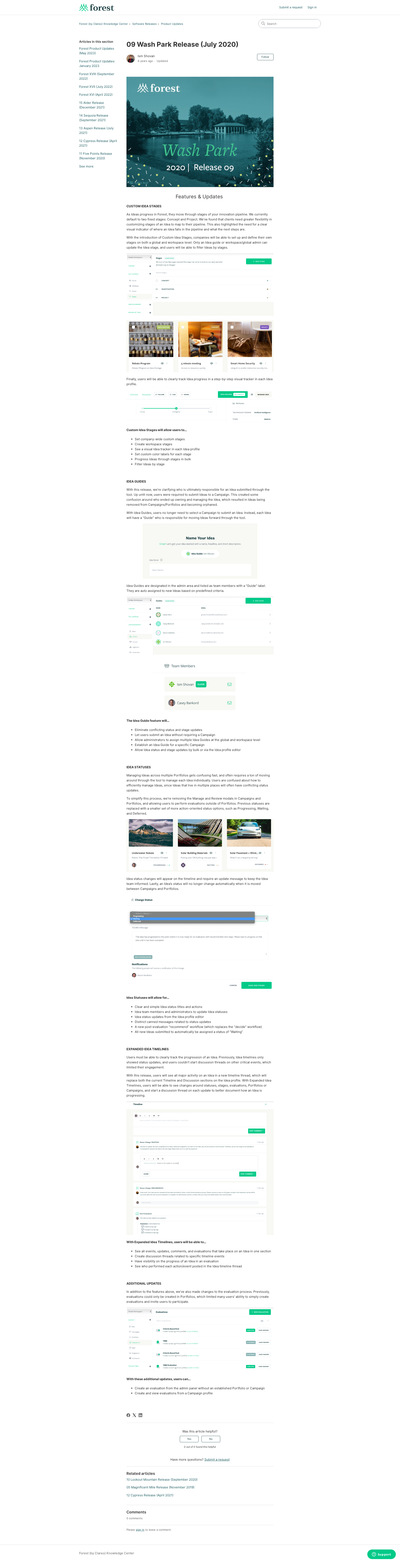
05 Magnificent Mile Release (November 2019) (160, 1487)
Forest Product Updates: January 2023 (97, 63)
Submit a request (290, 7)
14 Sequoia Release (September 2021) (93, 117)
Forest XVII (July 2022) (95, 87)
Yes (189, 1438)
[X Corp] (134, 1415)
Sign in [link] (312, 7)
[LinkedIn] (140, 1415)
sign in (140, 1529)
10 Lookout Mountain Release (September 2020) (162, 1480)
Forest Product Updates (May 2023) (96, 51)
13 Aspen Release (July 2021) (96, 130)
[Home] (96, 7)
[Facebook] (128, 1415)
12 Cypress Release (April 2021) (98, 143)
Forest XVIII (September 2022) (96, 76)
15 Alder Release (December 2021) (92, 105)
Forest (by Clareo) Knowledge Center (103, 23)
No (210, 1438)
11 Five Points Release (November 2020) (95, 156)
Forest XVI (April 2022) (95, 95)
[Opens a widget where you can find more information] (381, 1554)
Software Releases (144, 23)
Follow (265, 56)
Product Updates (172, 23)
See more (86, 166)
